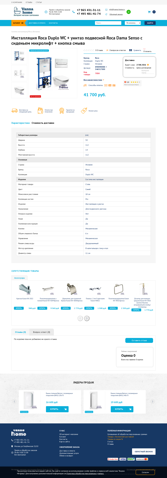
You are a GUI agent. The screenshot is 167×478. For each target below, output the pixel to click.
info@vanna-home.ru (117, 9)
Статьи (39, 2)
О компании (16, 2)
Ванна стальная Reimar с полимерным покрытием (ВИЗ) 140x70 (124, 394)
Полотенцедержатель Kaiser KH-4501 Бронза (119, 300)
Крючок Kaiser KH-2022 (25, 299)
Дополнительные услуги (69, 453)
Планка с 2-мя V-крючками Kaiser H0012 (95, 300)
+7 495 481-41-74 (89, 14)
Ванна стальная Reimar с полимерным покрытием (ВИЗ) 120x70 (59, 394)
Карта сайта (64, 441)
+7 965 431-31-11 (89, 10)
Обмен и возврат (66, 455)
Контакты (53, 23)
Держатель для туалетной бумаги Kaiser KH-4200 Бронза (71, 300)
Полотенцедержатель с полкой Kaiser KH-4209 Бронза (48, 300)
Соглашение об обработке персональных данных (127, 434)
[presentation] (80, 318)
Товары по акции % (115, 439)
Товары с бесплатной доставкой (120, 437)
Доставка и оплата (37, 23)
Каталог (62, 437)
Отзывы (29, 2)
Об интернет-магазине (68, 434)
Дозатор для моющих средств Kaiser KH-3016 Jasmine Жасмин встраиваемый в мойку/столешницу (142, 303)
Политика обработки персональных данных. (85, 473)
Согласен (145, 472)
